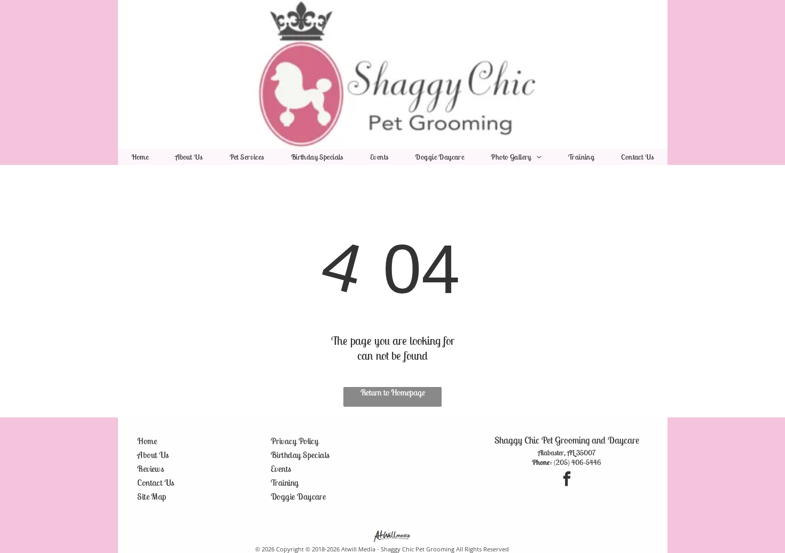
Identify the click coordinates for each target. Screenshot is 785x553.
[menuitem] (140, 157)
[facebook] (566, 480)
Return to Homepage (392, 392)
